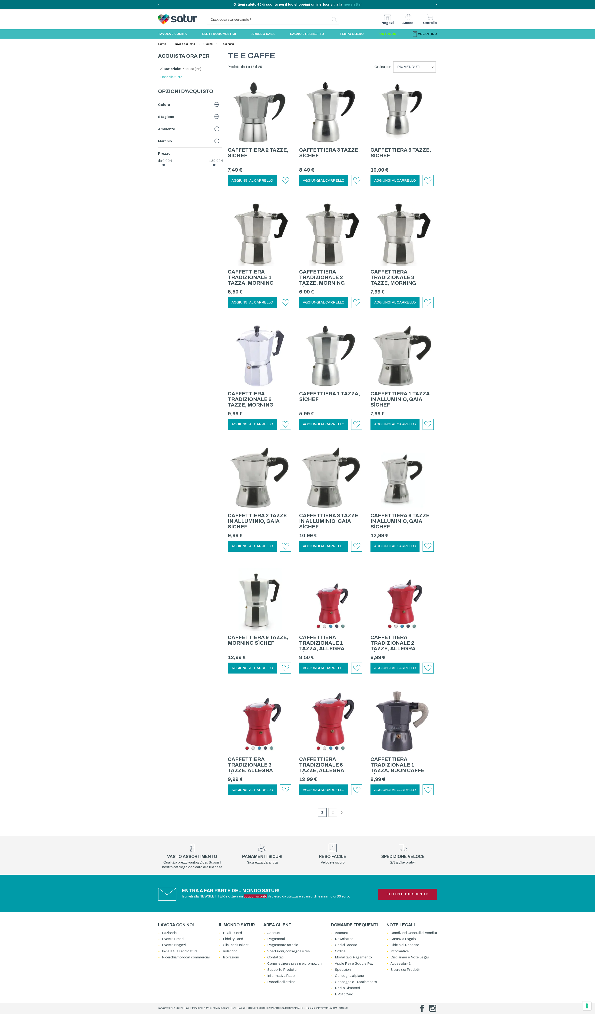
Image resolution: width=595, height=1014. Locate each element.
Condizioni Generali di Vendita (413, 933)
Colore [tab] (164, 105)
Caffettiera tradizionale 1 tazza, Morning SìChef (251, 280)
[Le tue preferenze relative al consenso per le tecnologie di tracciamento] (586, 1005)
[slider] (163, 165)
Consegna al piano (349, 975)
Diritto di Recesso (404, 945)
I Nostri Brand (173, 939)
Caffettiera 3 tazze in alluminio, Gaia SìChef (328, 521)
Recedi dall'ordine (281, 982)
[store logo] (168, 19)
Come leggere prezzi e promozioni (294, 963)
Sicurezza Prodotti (405, 969)
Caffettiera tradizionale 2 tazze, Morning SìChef (322, 280)
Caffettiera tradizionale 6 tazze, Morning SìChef (251, 402)
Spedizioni (343, 969)
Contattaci (275, 957)
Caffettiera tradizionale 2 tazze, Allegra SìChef (393, 646)
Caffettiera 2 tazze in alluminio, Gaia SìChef (257, 521)
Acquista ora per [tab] (183, 56)
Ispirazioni (231, 957)
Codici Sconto (346, 945)
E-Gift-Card (232, 933)
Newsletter (344, 939)
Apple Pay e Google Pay (354, 963)
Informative (399, 951)
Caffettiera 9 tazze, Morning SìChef (258, 640)
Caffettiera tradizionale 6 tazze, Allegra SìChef (321, 768)
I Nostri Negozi (174, 945)
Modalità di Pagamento (353, 957)
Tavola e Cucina (185, 44)
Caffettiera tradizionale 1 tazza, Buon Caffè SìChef (397, 768)
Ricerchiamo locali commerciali (186, 957)
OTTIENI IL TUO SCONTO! (407, 894)
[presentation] (158, 5)
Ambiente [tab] (166, 129)
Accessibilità (400, 963)
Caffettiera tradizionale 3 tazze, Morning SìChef (393, 280)
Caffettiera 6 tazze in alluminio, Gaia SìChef (400, 521)
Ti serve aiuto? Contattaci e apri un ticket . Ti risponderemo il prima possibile (298, 4)
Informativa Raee (281, 975)
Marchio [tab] (165, 141)
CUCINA (208, 44)
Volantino (230, 951)
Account (274, 933)
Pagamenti (276, 939)
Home (162, 44)
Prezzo (164, 153)
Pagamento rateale (282, 945)
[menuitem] (172, 34)
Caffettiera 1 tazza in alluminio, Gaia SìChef (400, 399)
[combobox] (273, 19)
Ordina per (382, 67)
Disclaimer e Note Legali (409, 957)
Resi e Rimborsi (347, 988)
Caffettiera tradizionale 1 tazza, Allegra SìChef (321, 646)
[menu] (297, 34)
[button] (285, 180)
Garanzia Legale (403, 939)
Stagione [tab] (166, 117)
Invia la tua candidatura (180, 951)
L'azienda (169, 933)
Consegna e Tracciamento (356, 982)
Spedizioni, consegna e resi (289, 951)
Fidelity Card (233, 939)
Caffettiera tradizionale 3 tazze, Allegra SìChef (250, 768)
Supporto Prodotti (282, 969)
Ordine (340, 951)
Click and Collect (236, 945)
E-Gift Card (344, 994)
